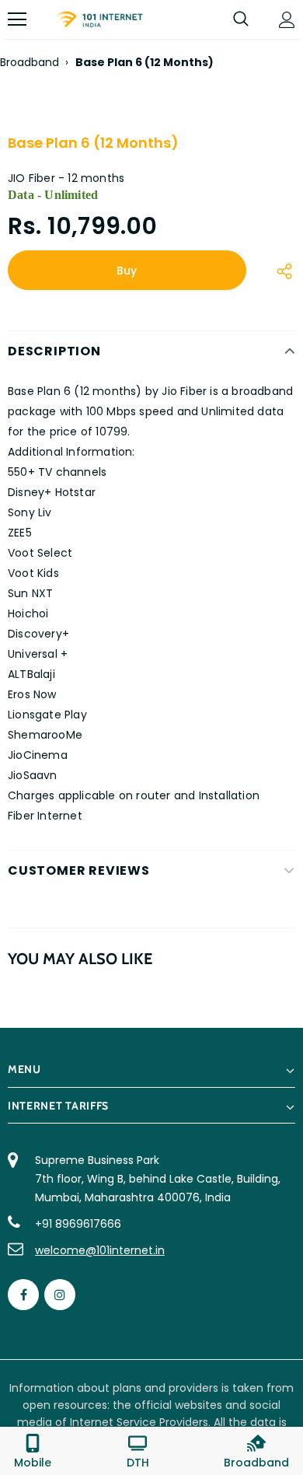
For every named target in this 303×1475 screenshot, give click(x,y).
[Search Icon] (241, 19)
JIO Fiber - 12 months (66, 178)
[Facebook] (23, 1294)
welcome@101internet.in (100, 1250)
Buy (127, 270)
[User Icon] (287, 20)
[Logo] (99, 19)
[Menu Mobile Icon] (17, 19)
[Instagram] (59, 1294)
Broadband (29, 62)
